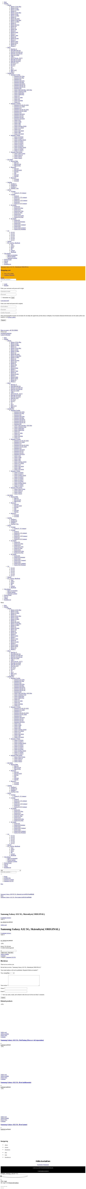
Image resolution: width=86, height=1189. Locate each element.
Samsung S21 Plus (19, 78)
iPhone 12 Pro (14, 14)
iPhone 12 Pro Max (16, 12)
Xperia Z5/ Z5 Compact (20, 203)
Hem (5, 2)
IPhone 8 (13, 31)
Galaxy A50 (17, 124)
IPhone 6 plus (14, 41)
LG (8, 231)
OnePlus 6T (14, 185)
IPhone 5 (13, 46)
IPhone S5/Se (14, 43)
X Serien (13, 191)
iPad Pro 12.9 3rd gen (16, 53)
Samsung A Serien (15, 103)
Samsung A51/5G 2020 (20, 111)
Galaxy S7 (17, 96)
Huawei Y (13, 177)
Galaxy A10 (17, 120)
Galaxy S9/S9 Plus (19, 93)
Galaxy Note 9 (18, 156)
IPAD (8, 47)
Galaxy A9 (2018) (19, 134)
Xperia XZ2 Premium (20, 229)
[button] (2, 278)
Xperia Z (16, 196)
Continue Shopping (9, 275)
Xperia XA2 (17, 214)
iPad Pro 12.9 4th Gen (17, 52)
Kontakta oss (7, 264)
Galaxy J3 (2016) (18, 137)
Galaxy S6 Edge (18, 100)
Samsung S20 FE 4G (19, 87)
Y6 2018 (16, 179)
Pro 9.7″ (13, 65)
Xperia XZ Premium (19, 221)
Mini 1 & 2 (14, 70)
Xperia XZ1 (17, 223)
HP (12, 249)
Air (12, 67)
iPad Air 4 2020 (15, 55)
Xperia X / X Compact (20, 193)
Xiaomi (9, 241)
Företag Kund (7, 259)
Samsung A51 (18, 112)
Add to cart (4, 925)
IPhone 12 (13, 17)
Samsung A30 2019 (19, 118)
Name (3, 988)
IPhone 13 (13, 11)
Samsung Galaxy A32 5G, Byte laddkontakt (16, 1082)
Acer (12, 244)
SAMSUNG (10, 73)
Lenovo (13, 250)
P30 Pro (16, 176)
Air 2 (12, 68)
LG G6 (13, 238)
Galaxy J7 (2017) (18, 150)
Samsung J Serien (15, 135)
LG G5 (13, 237)
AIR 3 (12, 56)
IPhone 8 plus (14, 32)
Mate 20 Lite (17, 164)
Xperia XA (17, 206)
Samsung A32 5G (19, 115)
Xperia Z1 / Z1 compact (20, 197)
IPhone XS (14, 26)
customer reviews (6, 917)
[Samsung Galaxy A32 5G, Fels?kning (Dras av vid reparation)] (16, 1029)
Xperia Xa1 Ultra (18, 211)
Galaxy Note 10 (18, 155)
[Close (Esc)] (1, 1186)
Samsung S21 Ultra (19, 76)
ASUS (12, 246)
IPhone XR (14, 29)
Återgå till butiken (14, 1183)
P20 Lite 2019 (18, 170)
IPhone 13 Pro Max (16, 6)
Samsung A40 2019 (19, 114)
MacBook (13, 252)
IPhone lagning (11, 256)
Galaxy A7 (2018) (19, 128)
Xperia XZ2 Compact (20, 227)
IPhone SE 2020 (15, 18)
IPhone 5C (13, 44)
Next (2, 895)
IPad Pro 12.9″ (15, 62)
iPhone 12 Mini (15, 15)
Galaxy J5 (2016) (18, 143)
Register (3, 320)
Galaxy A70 (17, 129)
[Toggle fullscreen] (4, 1186)
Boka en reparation (12, 255)
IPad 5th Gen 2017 (16, 61)
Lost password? (5, 300)
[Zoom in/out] (6, 1186)
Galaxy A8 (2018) (19, 131)
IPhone (9, 5)
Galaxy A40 (17, 123)
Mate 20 (16, 162)
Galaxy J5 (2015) (18, 141)
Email (3, 991)
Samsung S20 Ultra (19, 81)
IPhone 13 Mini (15, 9)
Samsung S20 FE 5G (19, 85)
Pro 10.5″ (13, 64)
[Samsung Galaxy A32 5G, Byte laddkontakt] (16, 1071)
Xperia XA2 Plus (18, 217)
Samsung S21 (17, 79)
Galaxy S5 (17, 102)
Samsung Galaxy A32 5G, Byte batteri (14, 1124)
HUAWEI (10, 159)
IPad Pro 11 (14, 49)
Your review (4, 985)
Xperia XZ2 (17, 226)
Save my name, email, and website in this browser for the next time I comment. (23, 994)
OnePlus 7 (13, 187)
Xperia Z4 (17, 202)
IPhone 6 (13, 40)
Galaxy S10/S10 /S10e (20, 91)
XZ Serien (13, 218)
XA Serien (13, 205)
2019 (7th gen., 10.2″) (17, 58)
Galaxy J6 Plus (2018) (20, 147)
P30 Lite (16, 174)
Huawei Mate (14, 161)
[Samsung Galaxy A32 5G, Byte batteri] (16, 1114)
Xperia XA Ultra (18, 208)
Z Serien (13, 194)
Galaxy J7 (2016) (18, 149)
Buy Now (10, 952)
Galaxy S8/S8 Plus (19, 94)
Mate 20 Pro (17, 165)
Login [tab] (5, 284)
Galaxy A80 (17, 132)
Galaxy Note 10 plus (19, 153)
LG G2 (13, 232)
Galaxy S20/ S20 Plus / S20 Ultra (23, 90)
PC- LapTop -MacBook (13, 243)
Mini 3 (12, 71)
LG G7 (13, 240)
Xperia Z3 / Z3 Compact (20, 200)
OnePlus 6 (13, 184)
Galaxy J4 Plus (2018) (20, 140)
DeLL (12, 247)
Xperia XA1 (17, 209)
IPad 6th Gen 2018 (16, 59)
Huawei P (13, 167)
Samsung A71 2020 (19, 106)
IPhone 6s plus (15, 38)
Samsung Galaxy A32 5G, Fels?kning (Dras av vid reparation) (22, 1040)
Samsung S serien (15, 74)
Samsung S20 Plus (19, 82)
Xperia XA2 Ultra (19, 215)
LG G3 (13, 234)
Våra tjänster (7, 253)
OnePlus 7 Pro (14, 188)
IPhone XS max (15, 24)
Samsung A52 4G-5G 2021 (21, 109)
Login (12, 297)
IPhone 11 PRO (15, 21)
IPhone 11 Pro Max (16, 20)
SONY (9, 190)
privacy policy (12, 317)
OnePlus (9, 182)
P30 (15, 173)
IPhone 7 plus (14, 35)
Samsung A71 (18, 108)
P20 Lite (16, 168)
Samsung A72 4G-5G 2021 (21, 105)
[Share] (3, 1186)
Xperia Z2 (17, 199)
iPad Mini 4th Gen (16, 50)
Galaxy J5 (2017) (18, 144)
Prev (2, 884)
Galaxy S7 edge (18, 97)
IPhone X (13, 28)
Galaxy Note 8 (18, 158)
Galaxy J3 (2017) (18, 138)
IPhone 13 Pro (14, 8)
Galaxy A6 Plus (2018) (20, 126)
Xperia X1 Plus (18, 212)
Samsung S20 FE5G (19, 84)
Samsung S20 (17, 88)
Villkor (6, 262)
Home (5, 876)
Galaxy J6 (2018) (18, 146)
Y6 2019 (16, 181)
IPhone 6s (13, 37)
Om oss (6, 261)
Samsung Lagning (12, 258)
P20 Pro (16, 171)
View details (4, 937)
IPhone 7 (13, 34)
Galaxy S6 (17, 99)
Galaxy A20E (17, 121)
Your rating (4, 973)
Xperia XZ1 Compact (20, 224)
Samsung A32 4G (19, 117)
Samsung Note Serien (16, 152)
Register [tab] (6, 285)
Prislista (6, 3)
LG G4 (13, 235)
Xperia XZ (17, 220)
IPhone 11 (13, 23)
